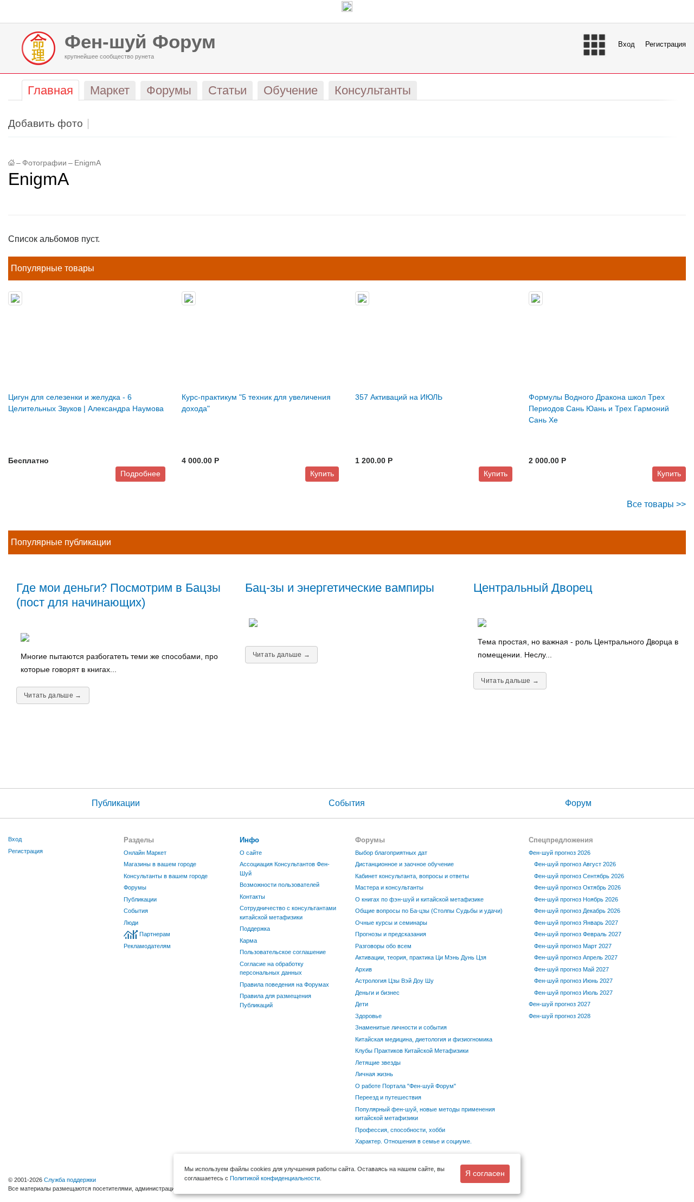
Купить (322, 473)
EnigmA (87, 163)
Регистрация (665, 44)
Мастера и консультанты (389, 887)
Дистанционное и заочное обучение (404, 864)
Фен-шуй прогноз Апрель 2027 (576, 957)
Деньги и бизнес (377, 992)
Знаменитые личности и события (401, 1027)
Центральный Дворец (533, 587)
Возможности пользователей (279, 884)
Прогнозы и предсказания (390, 934)
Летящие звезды (378, 1062)
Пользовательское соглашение (283, 952)
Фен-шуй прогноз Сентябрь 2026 (579, 876)
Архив (363, 969)
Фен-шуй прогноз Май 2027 (571, 969)
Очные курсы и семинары (391, 922)
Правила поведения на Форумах (284, 984)
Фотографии (44, 163)
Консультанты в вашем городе (166, 876)
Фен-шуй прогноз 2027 (559, 1004)
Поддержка (255, 928)
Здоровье (368, 1016)
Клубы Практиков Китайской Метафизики (411, 1050)
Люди (131, 922)
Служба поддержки (70, 1180)
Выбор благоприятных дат (391, 852)
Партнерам (154, 934)
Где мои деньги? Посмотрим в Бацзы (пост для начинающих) (118, 595)
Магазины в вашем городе (160, 864)
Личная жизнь (374, 1074)
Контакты (252, 896)
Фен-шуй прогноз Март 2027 (573, 946)
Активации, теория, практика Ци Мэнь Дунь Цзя (420, 957)
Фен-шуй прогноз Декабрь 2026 (577, 910)
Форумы (135, 887)
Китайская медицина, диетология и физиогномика (423, 1039)
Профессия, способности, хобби (400, 1130)
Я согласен (485, 1173)
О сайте (251, 852)
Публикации (116, 803)
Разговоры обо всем (383, 946)
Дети (361, 1004)
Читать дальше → (53, 695)
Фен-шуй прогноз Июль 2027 (573, 992)
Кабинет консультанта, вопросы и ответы (412, 876)
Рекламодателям (147, 946)
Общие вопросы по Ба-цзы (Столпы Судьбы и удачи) (429, 910)
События (347, 803)
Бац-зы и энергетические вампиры (339, 587)
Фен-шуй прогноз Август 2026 (575, 864)
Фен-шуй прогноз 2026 (559, 852)
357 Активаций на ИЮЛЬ (398, 397)
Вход (626, 44)
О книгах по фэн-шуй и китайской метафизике (419, 899)
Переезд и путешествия (388, 1097)
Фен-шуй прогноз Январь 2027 (576, 922)
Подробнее (140, 473)
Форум (578, 803)
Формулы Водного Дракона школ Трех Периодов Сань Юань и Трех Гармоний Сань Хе (599, 408)
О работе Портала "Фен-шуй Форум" (405, 1086)
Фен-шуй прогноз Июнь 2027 (573, 980)
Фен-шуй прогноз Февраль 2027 (577, 934)
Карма (248, 940)
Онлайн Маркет (145, 852)
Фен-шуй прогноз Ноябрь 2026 (576, 899)
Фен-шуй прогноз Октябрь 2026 (577, 887)
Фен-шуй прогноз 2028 (559, 1016)
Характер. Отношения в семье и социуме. (413, 1141)
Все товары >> (656, 504)
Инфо (249, 840)
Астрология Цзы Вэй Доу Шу (394, 980)
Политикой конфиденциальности (275, 1178)
